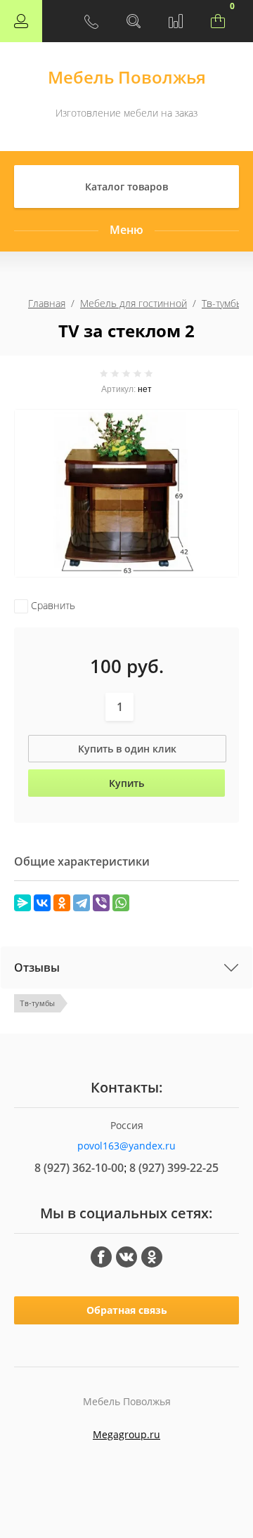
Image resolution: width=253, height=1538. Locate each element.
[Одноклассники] (61, 902)
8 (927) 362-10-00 (79, 1167)
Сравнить (51, 605)
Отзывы (37, 967)
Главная (46, 303)
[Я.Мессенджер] (22, 902)
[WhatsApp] (120, 902)
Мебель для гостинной (133, 303)
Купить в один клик (127, 748)
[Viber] (101, 902)
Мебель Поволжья (127, 77)
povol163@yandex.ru (126, 1145)
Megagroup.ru (126, 1434)
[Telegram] (81, 902)
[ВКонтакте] (42, 902)
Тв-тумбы (222, 303)
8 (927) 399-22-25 (174, 1167)
